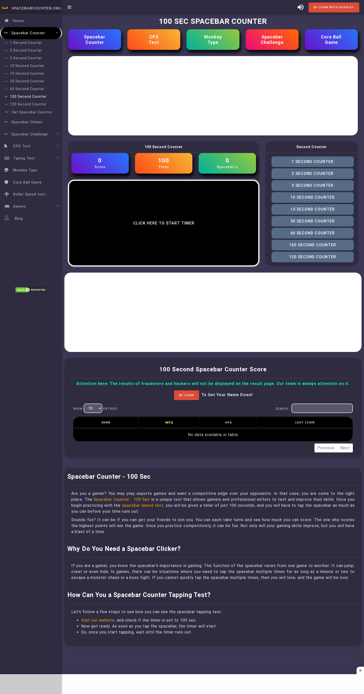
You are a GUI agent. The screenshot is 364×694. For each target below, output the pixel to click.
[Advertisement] (213, 95)
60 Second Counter (27, 89)
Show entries (95, 408)
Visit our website (98, 620)
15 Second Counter (27, 73)
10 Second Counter (27, 66)
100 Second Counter (28, 96)
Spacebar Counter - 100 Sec (122, 499)
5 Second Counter (26, 58)
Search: (282, 408)
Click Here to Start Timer (163, 223)
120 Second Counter (28, 104)
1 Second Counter (26, 43)
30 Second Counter (27, 81)
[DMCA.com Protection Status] (31, 289)
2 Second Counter (26, 50)
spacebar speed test (142, 505)
